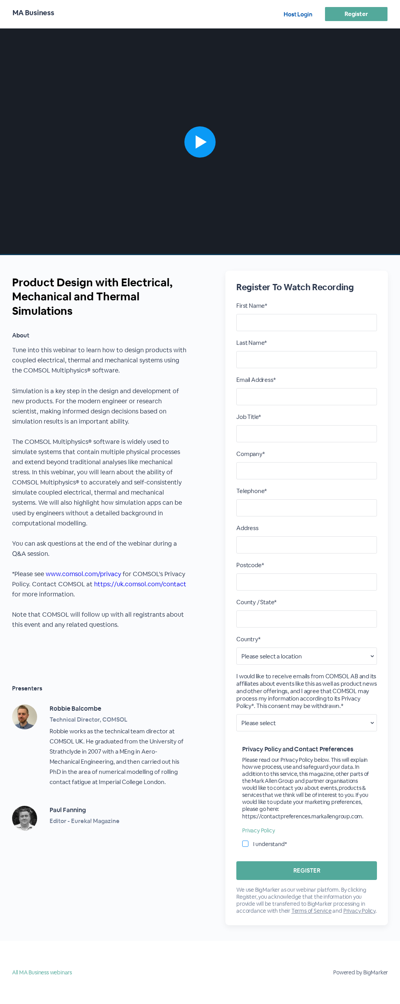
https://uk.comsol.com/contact (140, 584)
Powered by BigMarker (360, 972)
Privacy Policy (258, 830)
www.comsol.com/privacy (83, 574)
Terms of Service (311, 910)
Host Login (298, 14)
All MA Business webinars (42, 972)
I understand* (270, 844)
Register (356, 14)
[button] (200, 141)
